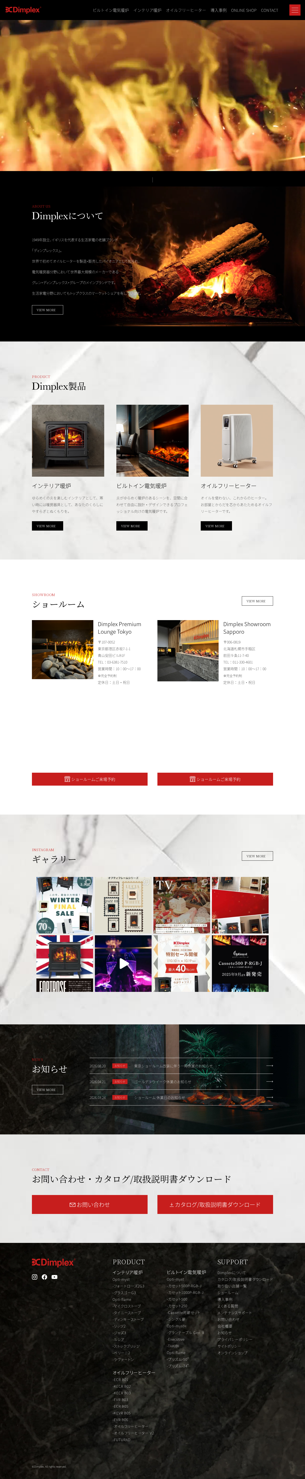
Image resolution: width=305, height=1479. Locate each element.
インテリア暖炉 (147, 10)
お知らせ (224, 1332)
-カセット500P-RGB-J (184, 1285)
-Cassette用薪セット (183, 1312)
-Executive (176, 1339)
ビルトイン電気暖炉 (111, 10)
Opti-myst (121, 1279)
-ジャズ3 (119, 1332)
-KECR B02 (122, 1386)
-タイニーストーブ (127, 1312)
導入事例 (219, 10)
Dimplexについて (231, 1272)
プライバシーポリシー (235, 1339)
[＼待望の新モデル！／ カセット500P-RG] (240, 963)
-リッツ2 (119, 1326)
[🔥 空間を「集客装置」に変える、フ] (123, 963)
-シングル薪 (176, 1319)
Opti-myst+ (176, 1325)
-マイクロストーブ (127, 1306)
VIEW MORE (46, 310)
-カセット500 (177, 1299)
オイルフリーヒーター (186, 10)
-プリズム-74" (178, 1366)
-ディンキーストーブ (128, 1319)
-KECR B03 (122, 1392)
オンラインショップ (232, 1352)
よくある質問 (227, 1306)
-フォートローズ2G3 (128, 1286)
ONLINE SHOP (244, 10)
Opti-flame (122, 1299)
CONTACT (269, 10)
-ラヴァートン (123, 1359)
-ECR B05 (120, 1406)
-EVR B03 (120, 1399)
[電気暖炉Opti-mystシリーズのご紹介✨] (64, 963)
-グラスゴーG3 (124, 1292)
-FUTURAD (122, 1439)
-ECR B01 (120, 1379)
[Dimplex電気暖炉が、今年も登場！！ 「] (181, 905)
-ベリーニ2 (121, 1352)
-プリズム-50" (178, 1359)
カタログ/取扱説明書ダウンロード (245, 1279)
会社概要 (225, 1326)
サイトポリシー (229, 1346)
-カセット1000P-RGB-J (185, 1292)
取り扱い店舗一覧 (232, 1286)
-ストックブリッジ (126, 1346)
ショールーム (227, 1292)
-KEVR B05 (122, 1413)
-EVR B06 (120, 1419)
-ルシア (119, 1339)
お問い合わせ (228, 1319)
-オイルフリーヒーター (131, 1426)
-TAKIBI (173, 1345)
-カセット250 (177, 1305)
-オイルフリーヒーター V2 (133, 1433)
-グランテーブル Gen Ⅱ (186, 1332)
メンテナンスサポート (234, 1312)
